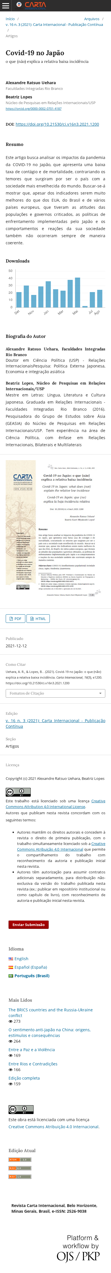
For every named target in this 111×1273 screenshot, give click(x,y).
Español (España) (31, 967)
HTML (40, 618)
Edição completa (24, 1078)
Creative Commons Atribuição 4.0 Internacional (53, 1126)
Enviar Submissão (29, 924)
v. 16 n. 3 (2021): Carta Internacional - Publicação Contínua (54, 24)
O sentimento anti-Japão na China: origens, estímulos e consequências (50, 1032)
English (21, 958)
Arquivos (91, 18)
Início (10, 18)
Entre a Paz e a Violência (32, 1049)
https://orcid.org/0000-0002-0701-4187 (33, 109)
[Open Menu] (5, 5)
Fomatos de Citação (27, 693)
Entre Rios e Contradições (33, 1064)
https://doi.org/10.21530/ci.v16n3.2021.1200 (57, 124)
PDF (17, 618)
